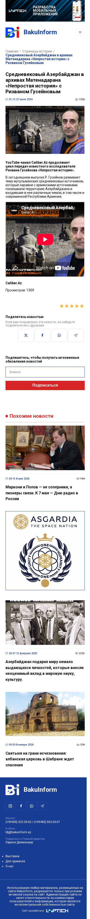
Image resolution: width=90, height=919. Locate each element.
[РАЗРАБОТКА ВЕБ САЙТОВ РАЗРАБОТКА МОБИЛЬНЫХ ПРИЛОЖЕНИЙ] (45, 11)
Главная (12, 51)
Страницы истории (37, 51)
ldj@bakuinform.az (18, 832)
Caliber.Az (39, 162)
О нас (9, 866)
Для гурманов (15, 861)
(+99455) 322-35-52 (18, 822)
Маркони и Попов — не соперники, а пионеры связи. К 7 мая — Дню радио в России (42, 493)
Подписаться (45, 385)
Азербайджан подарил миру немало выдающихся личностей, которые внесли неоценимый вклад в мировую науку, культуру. (45, 670)
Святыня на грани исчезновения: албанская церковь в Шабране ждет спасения (40, 759)
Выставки (12, 856)
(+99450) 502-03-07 (47, 822)
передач (21, 166)
